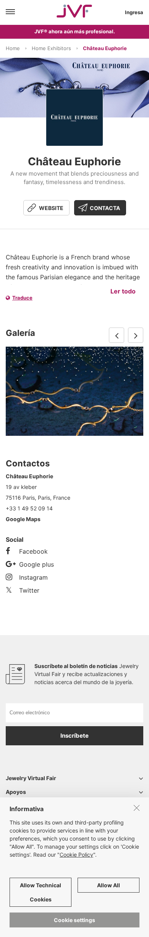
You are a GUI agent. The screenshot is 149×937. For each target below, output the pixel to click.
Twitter (29, 590)
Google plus (36, 564)
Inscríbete (74, 735)
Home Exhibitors (51, 48)
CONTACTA (105, 208)
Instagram (33, 577)
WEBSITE (51, 208)
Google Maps (23, 519)
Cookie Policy (76, 854)
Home (13, 48)
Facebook (33, 551)
